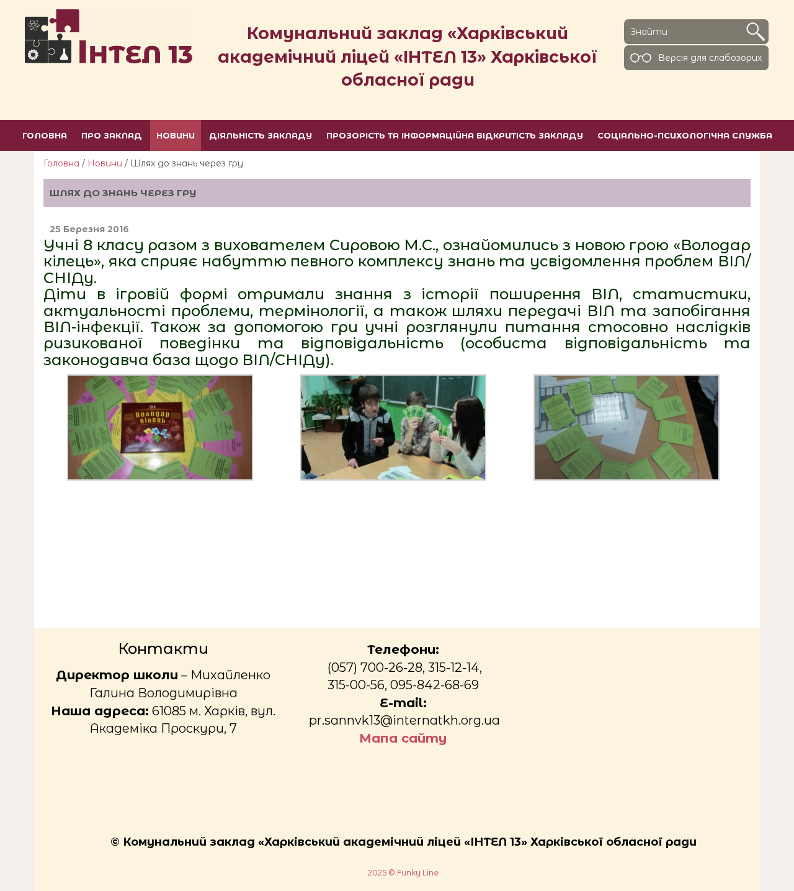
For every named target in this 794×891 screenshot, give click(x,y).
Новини (104, 163)
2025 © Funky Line (403, 872)
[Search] (756, 32)
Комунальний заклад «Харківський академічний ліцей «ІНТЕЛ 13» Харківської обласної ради (407, 56)
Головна (61, 163)
